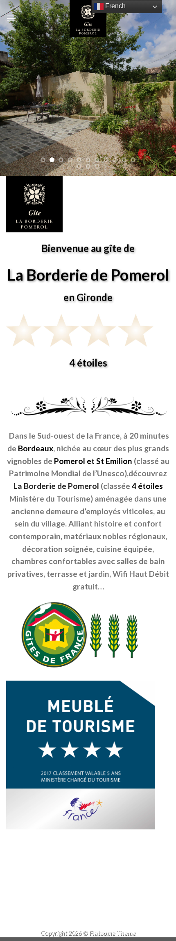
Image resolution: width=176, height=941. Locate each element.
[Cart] (163, 18)
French (115, 5)
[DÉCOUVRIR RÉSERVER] (88, 88)
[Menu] (11, 18)
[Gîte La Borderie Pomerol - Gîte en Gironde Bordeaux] (88, 18)
